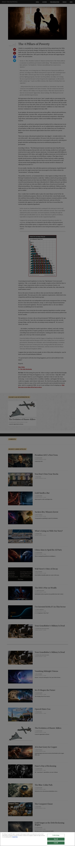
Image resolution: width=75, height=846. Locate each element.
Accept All (56, 842)
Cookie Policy (15, 837)
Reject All (56, 839)
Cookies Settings (55, 835)
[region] (37, 839)
